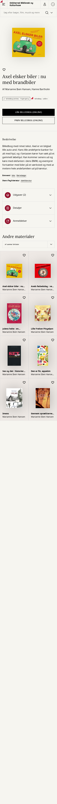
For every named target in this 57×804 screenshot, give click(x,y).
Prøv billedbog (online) (28, 120)
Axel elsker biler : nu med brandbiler (12, 287)
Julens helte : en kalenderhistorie (10, 329)
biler (13, 175)
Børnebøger (21, 175)
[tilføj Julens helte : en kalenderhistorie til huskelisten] (24, 298)
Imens (5, 413)
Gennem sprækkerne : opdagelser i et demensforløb (42, 414)
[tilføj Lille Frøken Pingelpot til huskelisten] (53, 298)
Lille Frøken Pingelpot (42, 328)
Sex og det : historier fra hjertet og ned (13, 371)
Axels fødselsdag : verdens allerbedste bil (42, 287)
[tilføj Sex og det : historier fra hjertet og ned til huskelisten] (24, 340)
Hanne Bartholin (41, 89)
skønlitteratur (26, 180)
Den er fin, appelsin (40, 371)
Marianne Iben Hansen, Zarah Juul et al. (42, 374)
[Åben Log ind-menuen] (44, 4)
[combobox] (28, 12)
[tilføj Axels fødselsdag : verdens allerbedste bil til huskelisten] (53, 255)
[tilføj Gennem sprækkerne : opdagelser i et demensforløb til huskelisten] (53, 383)
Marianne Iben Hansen (18, 89)
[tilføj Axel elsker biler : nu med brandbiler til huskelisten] (4, 69)
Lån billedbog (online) (28, 112)
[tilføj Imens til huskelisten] (24, 383)
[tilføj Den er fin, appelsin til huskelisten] (53, 340)
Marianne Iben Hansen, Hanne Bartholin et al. (14, 290)
